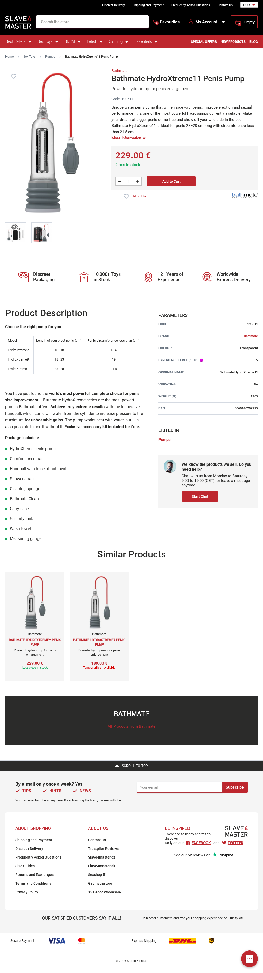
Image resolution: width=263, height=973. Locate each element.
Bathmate (119, 71)
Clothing (116, 41)
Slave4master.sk (101, 866)
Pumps (50, 56)
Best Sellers (16, 41)
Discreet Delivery (113, 5)
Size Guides (25, 866)
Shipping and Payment (148, 5)
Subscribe (235, 787)
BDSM (69, 41)
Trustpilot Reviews (103, 849)
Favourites (168, 22)
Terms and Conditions (33, 883)
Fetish (92, 41)
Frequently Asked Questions (190, 5)
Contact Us (225, 5)
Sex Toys (45, 41)
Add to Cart (171, 181)
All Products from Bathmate (131, 726)
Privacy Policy (26, 892)
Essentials (143, 41)
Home (9, 56)
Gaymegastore (100, 883)
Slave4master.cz (101, 857)
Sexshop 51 (97, 875)
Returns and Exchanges (34, 875)
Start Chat (200, 496)
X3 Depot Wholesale (104, 892)
